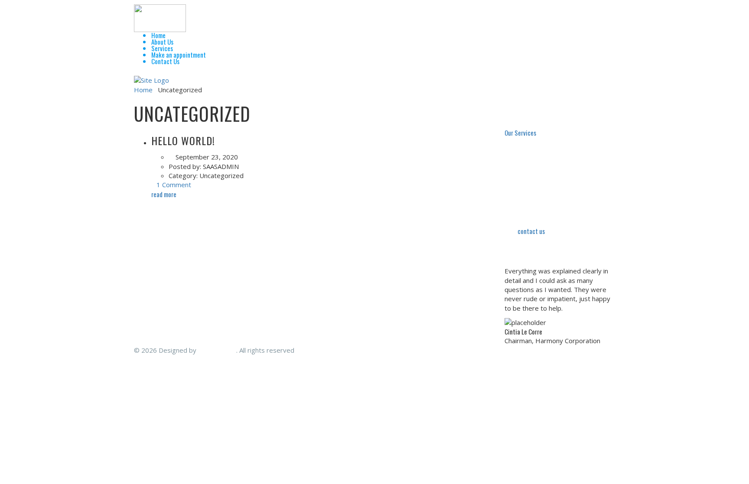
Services (162, 48)
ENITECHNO (217, 350)
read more (164, 194)
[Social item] (137, 71)
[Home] (151, 79)
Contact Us (165, 61)
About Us (162, 41)
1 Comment (173, 184)
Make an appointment (178, 54)
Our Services (520, 132)
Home (158, 35)
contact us (531, 231)
